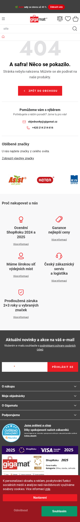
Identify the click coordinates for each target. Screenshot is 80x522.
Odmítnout (21, 510)
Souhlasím (59, 511)
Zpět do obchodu (43, 90)
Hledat (75, 28)
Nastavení (40, 497)
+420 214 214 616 (42, 127)
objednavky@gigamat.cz (42, 121)
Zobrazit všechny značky (18, 158)
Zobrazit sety (56, 7)
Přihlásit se (62, 366)
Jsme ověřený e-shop (37, 425)
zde (47, 489)
